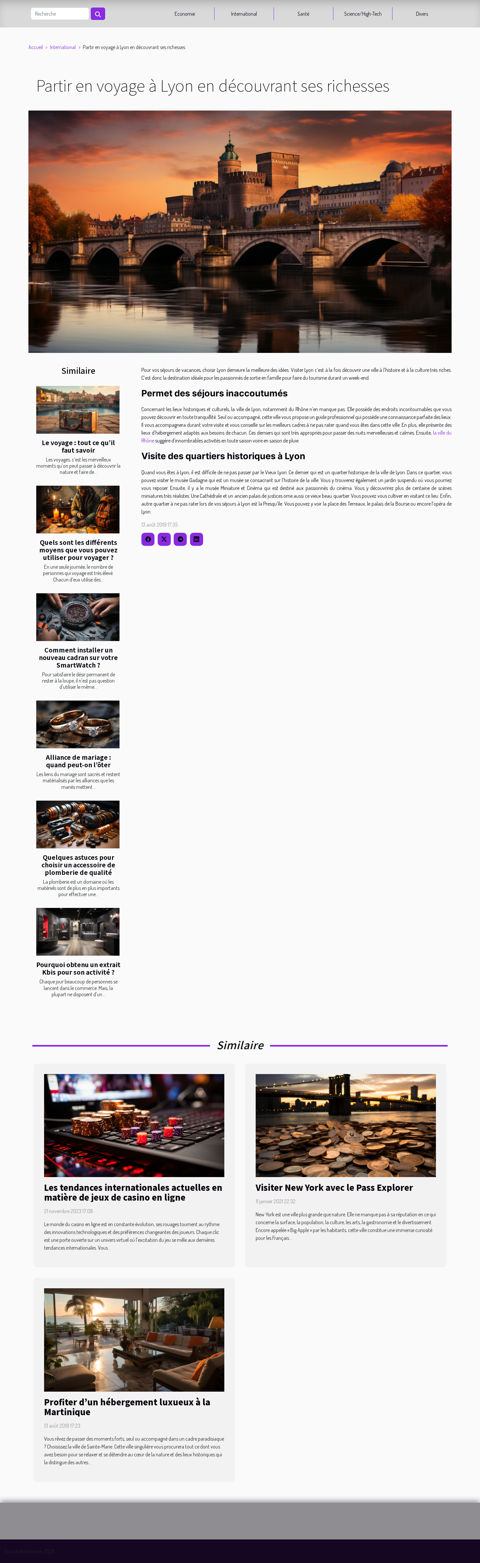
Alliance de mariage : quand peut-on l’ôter (78, 761)
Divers (422, 13)
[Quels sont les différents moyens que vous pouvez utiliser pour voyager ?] (78, 509)
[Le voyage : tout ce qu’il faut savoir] (78, 410)
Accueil (35, 47)
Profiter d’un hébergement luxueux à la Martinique (127, 1406)
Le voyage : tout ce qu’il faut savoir (78, 446)
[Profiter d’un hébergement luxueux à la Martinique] (134, 1339)
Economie (185, 13)
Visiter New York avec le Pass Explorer (334, 1187)
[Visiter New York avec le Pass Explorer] (346, 1124)
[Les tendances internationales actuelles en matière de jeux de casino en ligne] (134, 1124)
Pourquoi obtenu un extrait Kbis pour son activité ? (78, 968)
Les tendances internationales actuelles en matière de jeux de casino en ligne (133, 1192)
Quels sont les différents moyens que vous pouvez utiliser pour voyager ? (78, 550)
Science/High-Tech (363, 13)
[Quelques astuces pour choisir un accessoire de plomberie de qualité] (78, 824)
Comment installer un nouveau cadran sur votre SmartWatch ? (78, 657)
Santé (303, 13)
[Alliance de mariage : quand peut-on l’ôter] (78, 724)
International (244, 13)
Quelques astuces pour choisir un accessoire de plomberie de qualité (78, 865)
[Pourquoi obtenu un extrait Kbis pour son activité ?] (78, 932)
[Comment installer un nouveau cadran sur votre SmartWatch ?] (78, 617)
